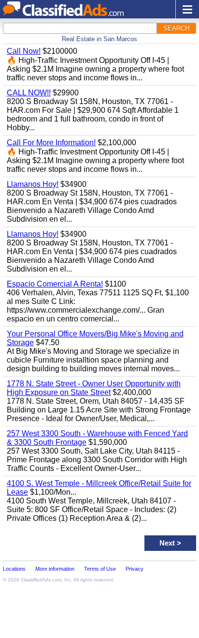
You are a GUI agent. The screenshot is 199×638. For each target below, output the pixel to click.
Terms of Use (100, 569)
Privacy (134, 569)
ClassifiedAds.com (41, 579)
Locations (14, 569)
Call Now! (24, 51)
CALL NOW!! (29, 93)
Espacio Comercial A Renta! (55, 284)
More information (54, 569)
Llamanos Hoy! (32, 184)
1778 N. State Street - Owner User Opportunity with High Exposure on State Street (94, 388)
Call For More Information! (51, 142)
